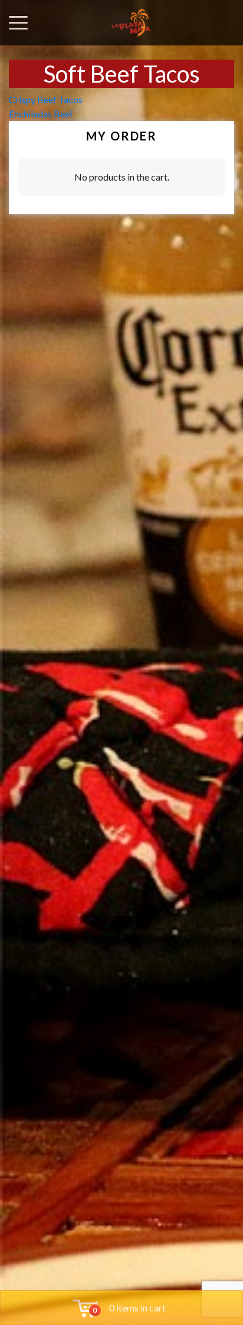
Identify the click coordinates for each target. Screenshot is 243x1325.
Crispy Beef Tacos (46, 99)
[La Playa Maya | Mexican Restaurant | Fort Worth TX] (131, 23)
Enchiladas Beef (41, 113)
